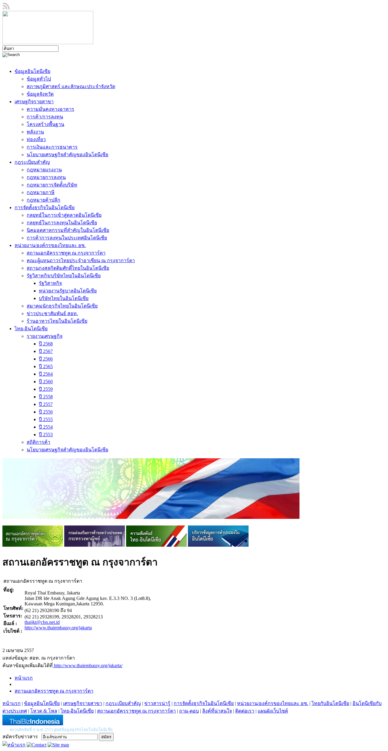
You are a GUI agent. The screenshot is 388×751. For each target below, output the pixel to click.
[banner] (32, 545)
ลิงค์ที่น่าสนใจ (217, 710)
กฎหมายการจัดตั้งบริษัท (52, 184)
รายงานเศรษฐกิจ (44, 336)
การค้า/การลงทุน (45, 116)
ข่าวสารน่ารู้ (157, 703)
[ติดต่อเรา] (36, 744)
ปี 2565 (46, 366)
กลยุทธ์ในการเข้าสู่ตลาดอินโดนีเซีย (64, 215)
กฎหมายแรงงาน (44, 169)
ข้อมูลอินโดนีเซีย (32, 71)
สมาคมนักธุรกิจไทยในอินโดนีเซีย (62, 305)
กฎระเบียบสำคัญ (32, 162)
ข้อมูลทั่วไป (39, 78)
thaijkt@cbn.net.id (42, 622)
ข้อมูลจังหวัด (40, 94)
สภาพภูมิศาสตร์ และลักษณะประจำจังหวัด (71, 86)
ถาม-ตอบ (189, 710)
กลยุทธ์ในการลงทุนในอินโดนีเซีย (62, 222)
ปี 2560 (46, 381)
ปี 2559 (46, 389)
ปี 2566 (46, 358)
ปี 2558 (46, 396)
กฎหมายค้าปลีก (43, 200)
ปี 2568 (46, 343)
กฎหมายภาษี (41, 192)
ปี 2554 (46, 427)
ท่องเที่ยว (36, 139)
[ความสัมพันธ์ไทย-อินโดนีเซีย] (156, 545)
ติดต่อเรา (244, 710)
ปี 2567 (46, 351)
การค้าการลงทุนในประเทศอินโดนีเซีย (67, 237)
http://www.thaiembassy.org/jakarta (58, 627)
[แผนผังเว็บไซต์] (58, 744)
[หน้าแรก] (13, 744)
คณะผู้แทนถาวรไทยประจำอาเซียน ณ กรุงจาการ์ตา (81, 260)
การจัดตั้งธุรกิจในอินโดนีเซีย (45, 207)
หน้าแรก (24, 677)
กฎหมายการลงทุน (46, 177)
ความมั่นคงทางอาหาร (50, 109)
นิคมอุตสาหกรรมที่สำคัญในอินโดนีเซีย (68, 230)
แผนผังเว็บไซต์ (273, 710)
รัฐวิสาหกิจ (50, 283)
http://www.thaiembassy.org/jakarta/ (87, 665)
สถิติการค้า (38, 442)
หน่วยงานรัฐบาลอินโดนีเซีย (68, 290)
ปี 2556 (46, 411)
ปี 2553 (46, 434)
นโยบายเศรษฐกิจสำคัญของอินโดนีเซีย (67, 154)
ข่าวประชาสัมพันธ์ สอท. (52, 313)
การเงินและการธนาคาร (52, 147)
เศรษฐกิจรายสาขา (34, 101)
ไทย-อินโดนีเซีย (31, 328)
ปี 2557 (46, 404)
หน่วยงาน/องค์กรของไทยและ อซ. (50, 245)
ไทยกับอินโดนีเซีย (330, 703)
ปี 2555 (46, 419)
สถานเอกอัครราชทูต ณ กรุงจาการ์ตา (66, 252)
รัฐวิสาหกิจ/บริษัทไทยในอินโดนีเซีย (64, 275)
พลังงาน (35, 131)
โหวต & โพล (43, 710)
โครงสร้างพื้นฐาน (45, 124)
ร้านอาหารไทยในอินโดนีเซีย (57, 321)
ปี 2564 (46, 374)
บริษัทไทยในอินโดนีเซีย (64, 298)
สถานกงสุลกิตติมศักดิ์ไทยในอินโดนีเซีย (68, 268)
